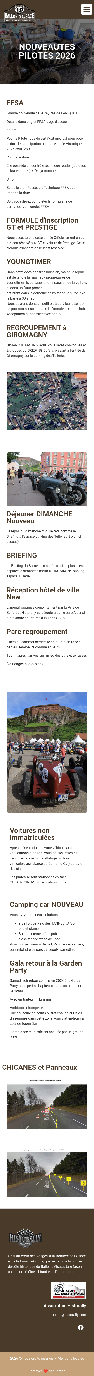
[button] (86, 9)
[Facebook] (80, 1327)
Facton (60, 1371)
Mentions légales (71, 1358)
